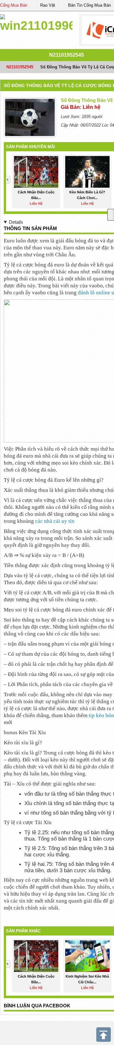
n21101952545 (66, 55)
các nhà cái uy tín (54, 521)
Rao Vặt (47, 5)
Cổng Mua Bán (13, 5)
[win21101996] (36, 22)
